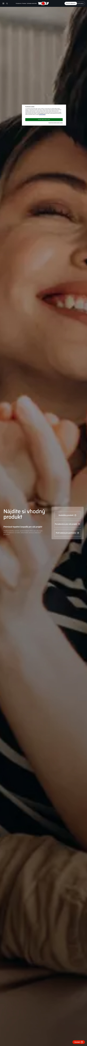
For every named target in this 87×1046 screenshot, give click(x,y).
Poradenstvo (19, 3)
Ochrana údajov (42, 114)
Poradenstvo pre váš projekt (66, 524)
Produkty (24, 3)
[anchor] (7, 3)
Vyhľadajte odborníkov (32, 3)
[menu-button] (3, 3)
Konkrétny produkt (66, 515)
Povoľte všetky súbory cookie (44, 119)
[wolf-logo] (43, 3)
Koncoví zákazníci (70, 3)
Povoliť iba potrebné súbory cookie (56, 122)
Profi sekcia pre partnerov (66, 533)
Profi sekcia (80, 3)
